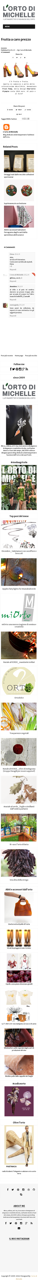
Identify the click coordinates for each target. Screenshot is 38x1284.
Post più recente (7, 356)
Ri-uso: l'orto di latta (19, 844)
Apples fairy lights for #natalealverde (19, 589)
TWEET (20, 109)
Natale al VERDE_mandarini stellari (19, 662)
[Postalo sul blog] (25, 119)
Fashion (4, 48)
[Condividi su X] (27, 119)
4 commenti (5, 52)
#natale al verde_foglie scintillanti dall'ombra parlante (19, 807)
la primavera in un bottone (15, 203)
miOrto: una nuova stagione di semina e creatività (19, 625)
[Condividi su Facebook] (28, 119)
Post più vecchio (31, 356)
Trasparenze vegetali (19, 733)
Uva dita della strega (19, 880)
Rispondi (13, 270)
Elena (12, 254)
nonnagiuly (14, 305)
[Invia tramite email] (23, 119)
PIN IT (20, 114)
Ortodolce (19, 698)
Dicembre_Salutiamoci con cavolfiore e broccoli (19, 552)
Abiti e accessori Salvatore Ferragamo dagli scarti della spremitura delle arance (15, 232)
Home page (19, 356)
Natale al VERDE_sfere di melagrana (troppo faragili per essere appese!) (19, 770)
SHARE (10, 109)
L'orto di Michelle (10, 132)
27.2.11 (21, 305)
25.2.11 (17, 254)
